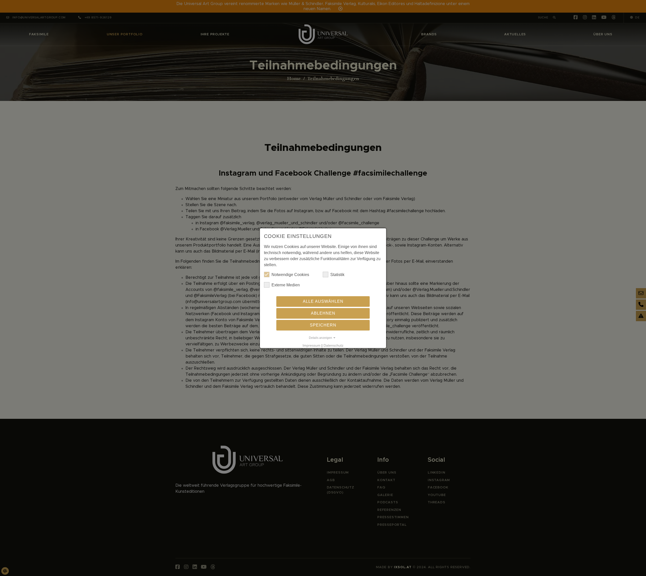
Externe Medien (286, 285)
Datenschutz (333, 345)
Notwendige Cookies (290, 274)
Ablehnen (323, 313)
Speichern (323, 325)
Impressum (311, 345)
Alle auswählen (323, 301)
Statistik (337, 274)
